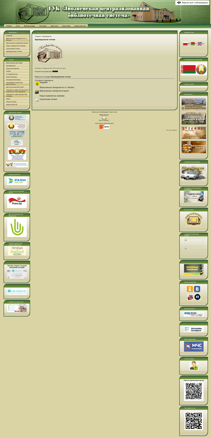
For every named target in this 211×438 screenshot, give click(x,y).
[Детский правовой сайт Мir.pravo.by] (17, 236)
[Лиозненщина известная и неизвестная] (194, 110)
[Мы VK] (197, 291)
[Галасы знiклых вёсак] (194, 124)
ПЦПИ (8, 71)
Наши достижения (12, 68)
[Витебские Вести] (194, 316)
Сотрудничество (12, 74)
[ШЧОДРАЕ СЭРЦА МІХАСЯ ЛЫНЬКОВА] (194, 202)
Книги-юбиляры (11, 77)
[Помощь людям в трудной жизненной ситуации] (17, 278)
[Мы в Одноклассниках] (190, 291)
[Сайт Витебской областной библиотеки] (17, 145)
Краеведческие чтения (14, 51)
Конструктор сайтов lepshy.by (104, 123)
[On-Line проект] (194, 227)
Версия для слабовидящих (100, 112)
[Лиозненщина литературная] (194, 153)
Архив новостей (11, 104)
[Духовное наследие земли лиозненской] (194, 138)
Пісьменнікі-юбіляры (13, 80)
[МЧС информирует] (194, 351)
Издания (9, 36)
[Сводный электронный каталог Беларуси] (194, 244)
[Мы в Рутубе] (197, 299)
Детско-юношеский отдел (15, 87)
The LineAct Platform (171, 130)
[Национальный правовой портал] (17, 207)
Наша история (11, 102)
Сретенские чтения (13, 48)
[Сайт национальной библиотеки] (17, 137)
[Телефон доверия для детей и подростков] (17, 255)
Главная (11, 59)
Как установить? (104, 120)
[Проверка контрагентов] (17, 311)
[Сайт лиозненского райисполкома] (17, 167)
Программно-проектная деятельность (14, 83)
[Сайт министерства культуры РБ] (17, 128)
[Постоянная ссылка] (59, 68)
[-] (17, 294)
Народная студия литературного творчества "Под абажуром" (17, 90)
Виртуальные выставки (14, 63)
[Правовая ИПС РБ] (17, 184)
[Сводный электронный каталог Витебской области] (194, 252)
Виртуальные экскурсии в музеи (17, 43)
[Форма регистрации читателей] (193, 370)
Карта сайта (113, 112)
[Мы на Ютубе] (190, 299)
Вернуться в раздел (53, 77)
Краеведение (13, 32)
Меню (8, 99)
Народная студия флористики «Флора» (16, 95)
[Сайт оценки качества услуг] (17, 159)
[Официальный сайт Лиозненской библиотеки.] (104, 119)
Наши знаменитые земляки (15, 46)
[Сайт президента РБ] (17, 120)
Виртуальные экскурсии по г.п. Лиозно (16, 39)
